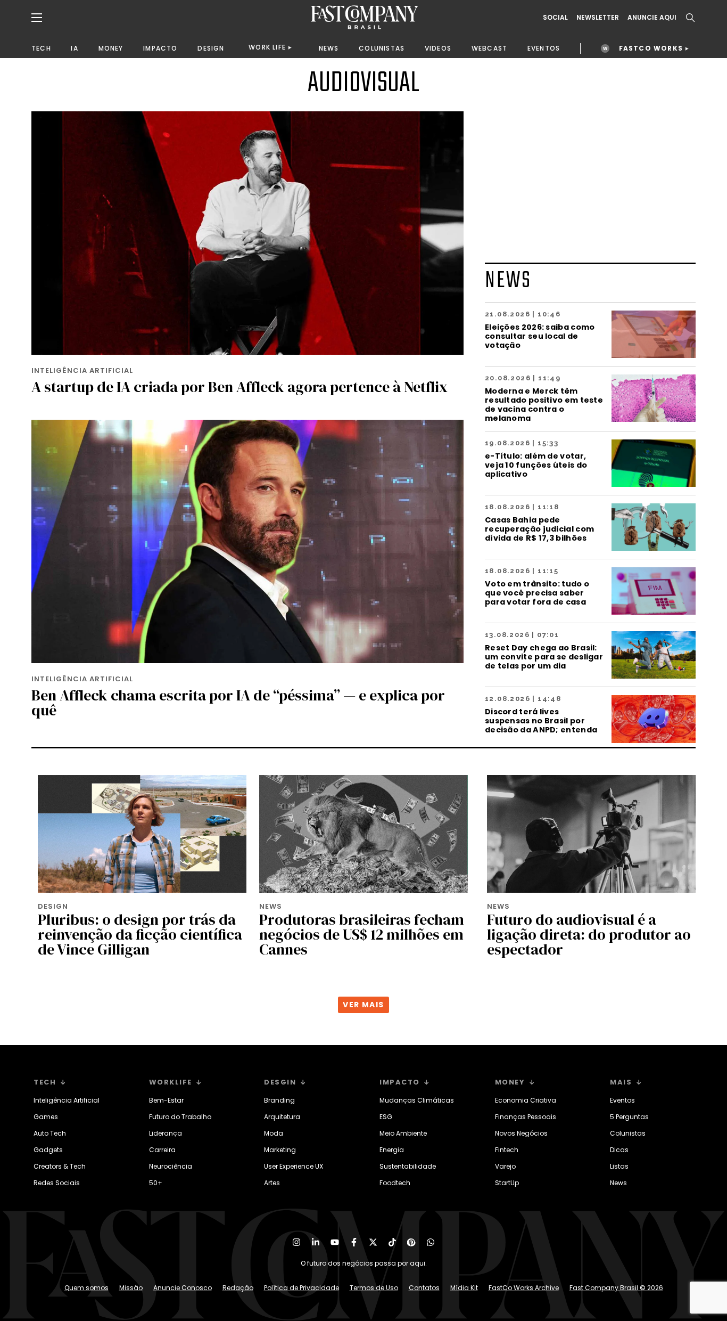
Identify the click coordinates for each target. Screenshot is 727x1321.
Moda (273, 1133)
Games (46, 1117)
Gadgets (48, 1150)
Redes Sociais (57, 1183)
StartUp (507, 1183)
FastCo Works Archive (524, 1287)
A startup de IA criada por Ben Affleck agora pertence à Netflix (239, 387)
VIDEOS (438, 48)
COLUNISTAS (381, 48)
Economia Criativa (525, 1100)
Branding (279, 1100)
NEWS (329, 48)
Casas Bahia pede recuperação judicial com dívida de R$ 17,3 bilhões (539, 529)
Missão (131, 1287)
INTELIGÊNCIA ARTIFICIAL (82, 370)
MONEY (110, 48)
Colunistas (628, 1133)
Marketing (280, 1150)
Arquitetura (282, 1117)
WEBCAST (489, 48)
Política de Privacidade (301, 1287)
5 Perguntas (629, 1117)
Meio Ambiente (403, 1133)
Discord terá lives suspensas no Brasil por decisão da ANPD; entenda (541, 720)
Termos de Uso (374, 1287)
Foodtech (394, 1183)
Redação (237, 1287)
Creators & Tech (60, 1166)
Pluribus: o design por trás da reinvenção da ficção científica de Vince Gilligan (140, 934)
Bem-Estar (166, 1100)
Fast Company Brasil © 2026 (616, 1287)
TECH (41, 48)
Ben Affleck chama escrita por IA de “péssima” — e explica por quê (238, 702)
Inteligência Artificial (67, 1100)
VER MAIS (363, 1004)
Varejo (505, 1166)
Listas (619, 1166)
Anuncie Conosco (182, 1287)
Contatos (424, 1287)
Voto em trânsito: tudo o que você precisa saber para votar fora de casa (537, 592)
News (618, 1183)
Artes (272, 1183)
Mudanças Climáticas (416, 1100)
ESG (385, 1117)
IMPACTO (160, 48)
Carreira (162, 1150)
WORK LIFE (267, 47)
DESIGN (210, 48)
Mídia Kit (464, 1287)
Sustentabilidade (407, 1166)
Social (555, 17)
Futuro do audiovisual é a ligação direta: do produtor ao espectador (589, 934)
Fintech (506, 1150)
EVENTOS (543, 48)
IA (74, 48)
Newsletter (597, 17)
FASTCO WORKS (651, 48)
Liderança (165, 1133)
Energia (391, 1150)
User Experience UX (293, 1166)
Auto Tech (50, 1133)
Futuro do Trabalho (180, 1117)
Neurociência (170, 1166)
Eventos (622, 1100)
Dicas (619, 1150)
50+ (155, 1183)
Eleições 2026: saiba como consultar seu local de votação (540, 336)
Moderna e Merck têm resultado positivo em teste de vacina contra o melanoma (544, 404)
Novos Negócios (521, 1133)
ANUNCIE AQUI (651, 17)
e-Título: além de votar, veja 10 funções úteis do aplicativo (536, 465)
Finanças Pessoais (525, 1117)
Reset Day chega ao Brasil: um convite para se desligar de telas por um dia (544, 656)
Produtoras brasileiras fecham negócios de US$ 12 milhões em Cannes (361, 934)
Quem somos (86, 1287)
